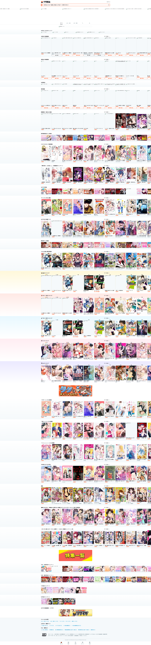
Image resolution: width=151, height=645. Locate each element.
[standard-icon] (108, 5)
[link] (46, 32)
